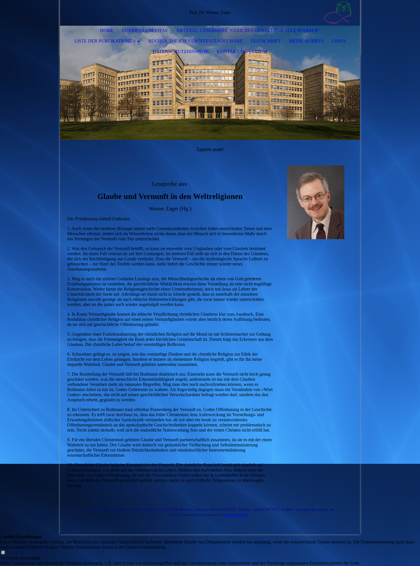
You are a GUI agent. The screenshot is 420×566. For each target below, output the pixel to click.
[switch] (3, 552)
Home (107, 30)
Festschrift (266, 41)
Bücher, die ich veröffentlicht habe (195, 41)
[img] (338, 13)
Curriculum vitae (145, 30)
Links (339, 41)
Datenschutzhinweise (181, 51)
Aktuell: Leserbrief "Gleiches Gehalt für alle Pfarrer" (248, 30)
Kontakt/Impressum (242, 51)
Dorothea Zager (236, 515)
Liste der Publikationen (105, 41)
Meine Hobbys (306, 41)
